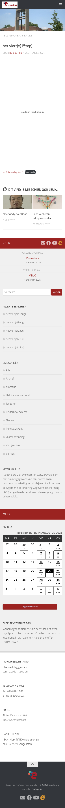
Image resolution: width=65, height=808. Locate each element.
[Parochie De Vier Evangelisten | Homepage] (12, 4)
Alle (5, 35)
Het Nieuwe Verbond (18, 395)
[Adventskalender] (60, 243)
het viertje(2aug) (15, 330)
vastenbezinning (15, 437)
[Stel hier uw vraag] (43, 243)
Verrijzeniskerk (14, 445)
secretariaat (17, 695)
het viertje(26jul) (15, 339)
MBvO (32, 277)
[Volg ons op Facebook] (48, 243)
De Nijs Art (38, 789)
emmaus (11, 387)
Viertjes (27, 35)
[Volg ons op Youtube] (54, 243)
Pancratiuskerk (14, 428)
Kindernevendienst (16, 412)
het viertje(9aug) (15, 322)
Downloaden (30, 172)
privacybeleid (10, 496)
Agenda (7, 527)
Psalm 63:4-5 (10, 642)
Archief (15, 35)
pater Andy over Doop (15, 214)
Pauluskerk (32, 260)
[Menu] (60, 4)
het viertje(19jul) (15, 347)
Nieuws (10, 420)
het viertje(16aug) (16, 314)
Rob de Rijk (15, 53)
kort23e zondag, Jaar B (13, 172)
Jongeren (11, 403)
